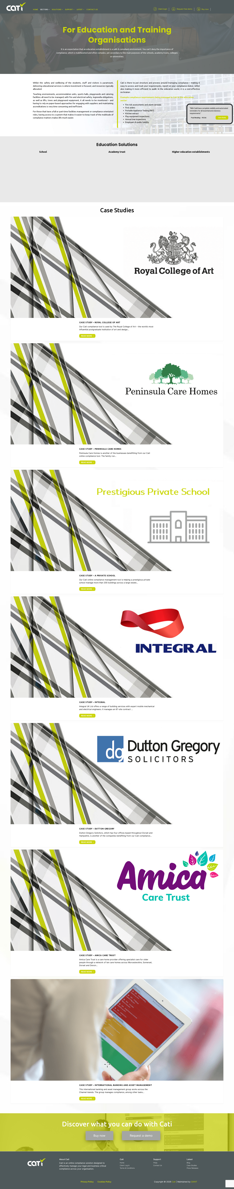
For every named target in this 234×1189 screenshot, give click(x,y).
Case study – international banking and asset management (117, 1028)
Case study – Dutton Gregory (116, 772)
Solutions (57, 9)
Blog (188, 1163)
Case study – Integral (117, 645)
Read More (86, 336)
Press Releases (192, 1168)
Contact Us (157, 1165)
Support (69, 9)
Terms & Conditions (127, 1168)
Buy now (205, 9)
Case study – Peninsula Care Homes (117, 392)
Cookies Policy (104, 1181)
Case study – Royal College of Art (117, 265)
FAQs (155, 1163)
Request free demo (184, 9)
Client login (162, 9)
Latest (80, 9)
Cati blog (124, 270)
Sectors (44, 9)
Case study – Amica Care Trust (117, 898)
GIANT (194, 1181)
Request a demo (141, 1135)
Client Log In (125, 1165)
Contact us (92, 9)
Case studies (111, 270)
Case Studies (192, 1165)
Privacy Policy (87, 1181)
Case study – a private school (116, 519)
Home (35, 9)
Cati (118, 270)
